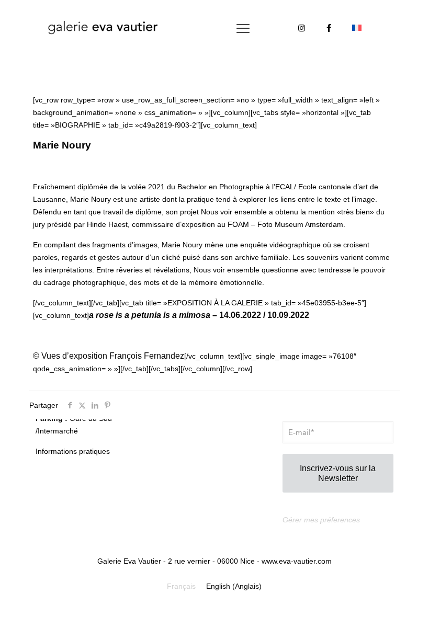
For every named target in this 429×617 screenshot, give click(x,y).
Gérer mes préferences (321, 520)
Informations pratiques (73, 451)
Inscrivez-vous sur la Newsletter (338, 473)
